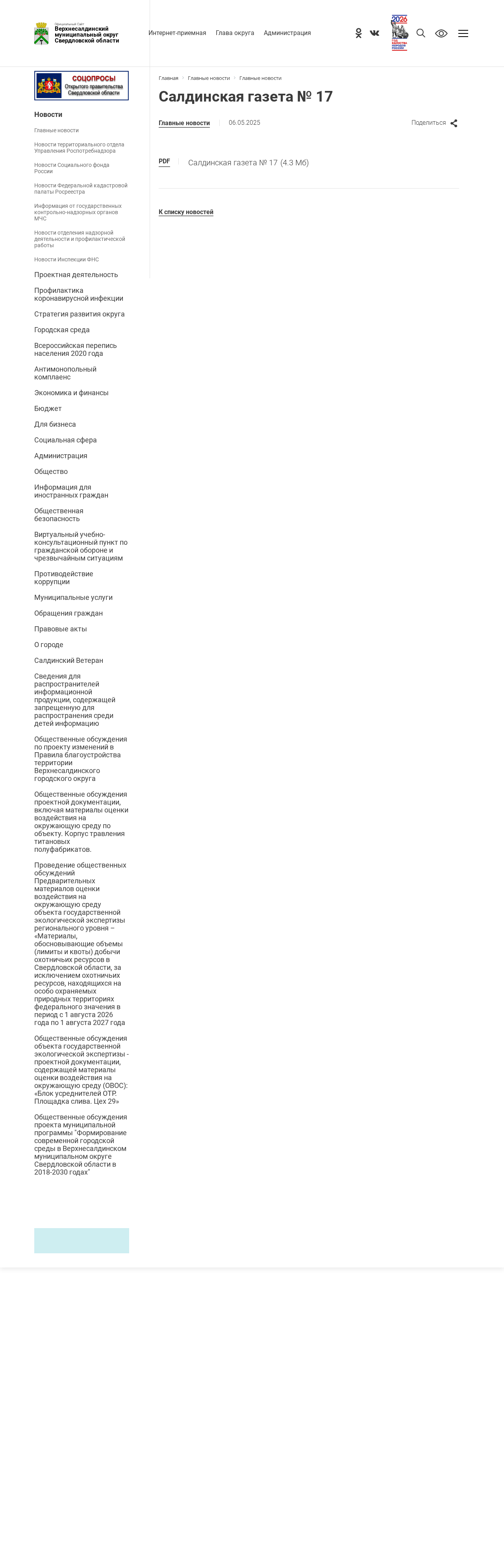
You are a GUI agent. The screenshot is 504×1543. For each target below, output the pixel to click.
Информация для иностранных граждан (71, 491)
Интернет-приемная (177, 33)
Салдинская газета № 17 (248, 162)
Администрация (287, 33)
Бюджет (48, 409)
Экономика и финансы (71, 393)
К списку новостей (186, 212)
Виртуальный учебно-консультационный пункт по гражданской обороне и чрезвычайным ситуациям (81, 546)
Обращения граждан (68, 613)
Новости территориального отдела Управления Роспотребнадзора (79, 147)
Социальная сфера (65, 440)
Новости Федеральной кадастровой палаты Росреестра (81, 188)
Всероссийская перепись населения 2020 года (75, 349)
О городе (48, 645)
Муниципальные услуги (73, 597)
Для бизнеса (55, 424)
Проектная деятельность (76, 275)
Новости (48, 114)
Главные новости (56, 130)
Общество (51, 471)
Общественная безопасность (58, 515)
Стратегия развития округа (79, 314)
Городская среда (62, 330)
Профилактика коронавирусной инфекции (78, 294)
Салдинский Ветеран (68, 660)
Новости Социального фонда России (71, 168)
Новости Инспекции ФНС (66, 259)
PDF (164, 161)
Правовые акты (60, 629)
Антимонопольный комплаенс (65, 373)
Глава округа (235, 33)
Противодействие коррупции (63, 578)
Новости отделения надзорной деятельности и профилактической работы (79, 238)
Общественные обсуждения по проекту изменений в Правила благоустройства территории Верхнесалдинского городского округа (80, 759)
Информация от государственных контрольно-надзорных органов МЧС (78, 212)
